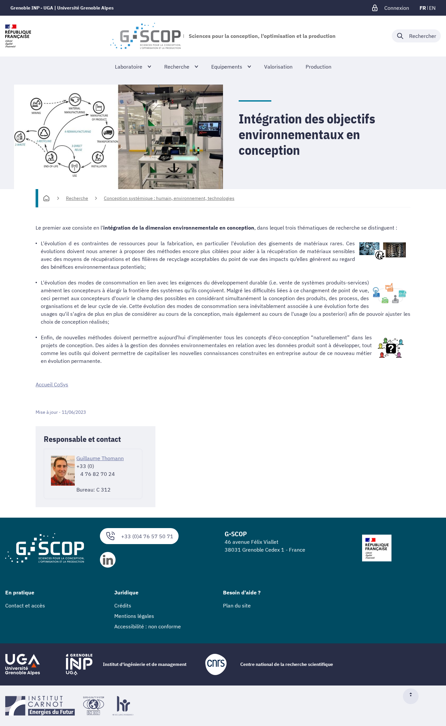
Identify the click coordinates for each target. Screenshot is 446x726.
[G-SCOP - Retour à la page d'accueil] (145, 36)
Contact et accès (25, 605)
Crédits (122, 605)
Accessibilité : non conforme (147, 626)
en (432, 8)
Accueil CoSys (52, 384)
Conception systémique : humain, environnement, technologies (169, 198)
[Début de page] (413, 696)
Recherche (77, 198)
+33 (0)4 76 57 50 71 (147, 536)
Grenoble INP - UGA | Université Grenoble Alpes (62, 8)
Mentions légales (134, 616)
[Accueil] (46, 198)
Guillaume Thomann (100, 458)
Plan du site (237, 605)
